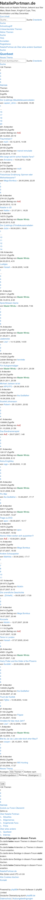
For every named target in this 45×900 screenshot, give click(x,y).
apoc (6, 520)
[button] (3, 85)
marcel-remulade (24, 150)
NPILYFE (8, 386)
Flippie (20, 714)
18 (1, 117)
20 (1, 123)
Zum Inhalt (4, 16)
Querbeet (6, 54)
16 (1, 111)
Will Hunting (22, 762)
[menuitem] (11, 29)
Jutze (6, 228)
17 (1, 114)
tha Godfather (23, 395)
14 (1, 249)
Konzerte (4, 619)
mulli (6, 141)
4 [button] (0, 79)
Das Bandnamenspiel (9, 431)
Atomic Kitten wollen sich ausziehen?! (17, 535)
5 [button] (0, 82)
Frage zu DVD (6, 517)
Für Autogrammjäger (9, 365)
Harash (7, 267)
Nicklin (20, 586)
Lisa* (6, 341)
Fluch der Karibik (7, 696)
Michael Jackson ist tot (10, 383)
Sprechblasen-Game (9, 302)
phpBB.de (30, 895)
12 (1, 243)
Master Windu (23, 219)
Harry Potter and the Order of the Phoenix (18, 661)
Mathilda (7, 556)
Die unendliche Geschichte (12, 592)
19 (1, 120)
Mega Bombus (10, 180)
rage (6, 464)
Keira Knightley (7, 461)
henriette (21, 359)
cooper (7, 741)
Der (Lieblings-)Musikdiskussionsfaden (17, 99)
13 (1, 246)
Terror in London (7, 637)
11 (1, 240)
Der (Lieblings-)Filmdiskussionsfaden (16, 225)
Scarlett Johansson (8, 401)
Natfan (7, 210)
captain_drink (10, 102)
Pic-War (3, 493)
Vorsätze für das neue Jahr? (12, 720)
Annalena (8, 159)
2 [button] (0, 73)
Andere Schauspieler (9, 553)
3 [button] (0, 76)
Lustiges (4, 264)
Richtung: (23, 775)
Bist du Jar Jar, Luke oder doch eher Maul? (19, 738)
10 (1, 237)
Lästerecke (5, 338)
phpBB (14, 889)
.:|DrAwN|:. (8, 595)
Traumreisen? (6, 138)
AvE (19, 132)
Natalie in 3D (6, 207)
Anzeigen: (5, 771)
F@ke (6, 699)
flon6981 (8, 664)
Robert (7, 404)
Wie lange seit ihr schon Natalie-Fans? (17, 156)
